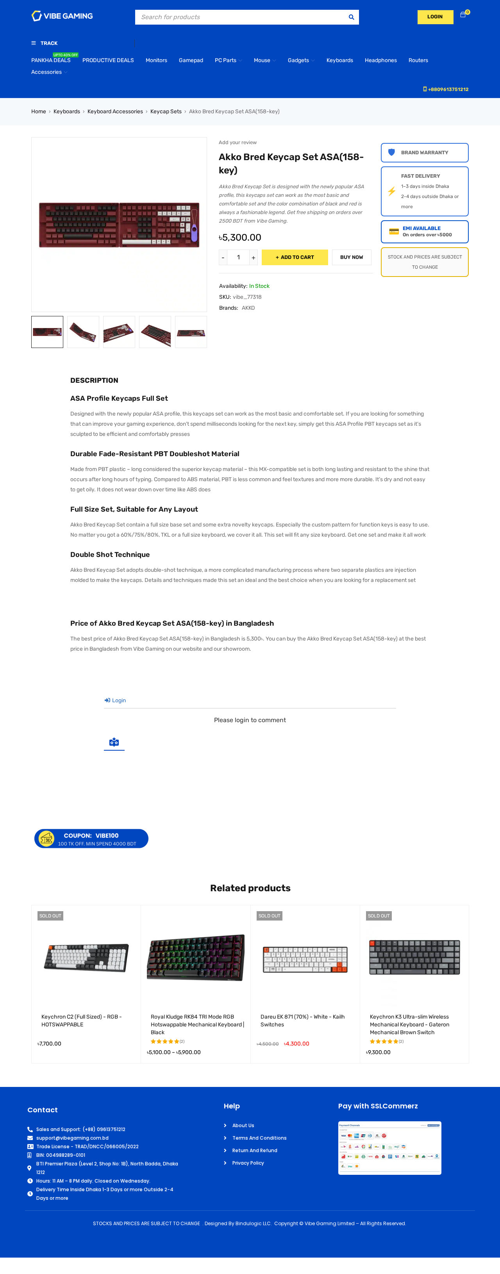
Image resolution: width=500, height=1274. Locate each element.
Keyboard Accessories (115, 111)
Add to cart (297, 257)
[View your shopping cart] (463, 15)
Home (38, 111)
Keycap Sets (166, 111)
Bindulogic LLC (253, 1223)
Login (118, 700)
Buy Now (351, 257)
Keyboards (67, 111)
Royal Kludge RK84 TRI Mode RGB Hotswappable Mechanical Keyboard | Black (197, 1024)
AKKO (248, 308)
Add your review (238, 142)
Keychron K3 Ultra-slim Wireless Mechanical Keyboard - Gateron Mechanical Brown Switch (409, 1024)
